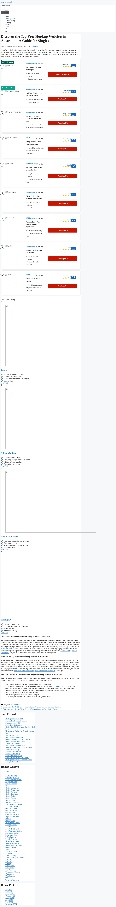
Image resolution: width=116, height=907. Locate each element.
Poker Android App (12, 750)
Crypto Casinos (10, 798)
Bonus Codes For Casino (14, 737)
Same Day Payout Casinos (14, 858)
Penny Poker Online (12, 762)
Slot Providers (10, 870)
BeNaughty (6, 619)
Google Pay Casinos (12, 814)
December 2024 (11, 904)
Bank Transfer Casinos (13, 780)
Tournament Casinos (12, 872)
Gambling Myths (11, 810)
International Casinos (12, 823)
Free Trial (4, 383)
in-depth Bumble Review (10, 649)
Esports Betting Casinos (13, 804)
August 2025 (10, 898)
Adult (7, 771)
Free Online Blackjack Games (16, 721)
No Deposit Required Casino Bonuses (18, 747)
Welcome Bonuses (12, 880)
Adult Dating (10, 21)
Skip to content (6, 2)
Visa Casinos (10, 876)
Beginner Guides (11, 782)
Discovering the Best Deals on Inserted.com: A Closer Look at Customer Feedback (32, 707)
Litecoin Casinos (11, 825)
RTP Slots (8, 853)
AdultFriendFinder (10, 536)
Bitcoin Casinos (11, 784)
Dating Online (10, 800)
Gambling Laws (11, 808)
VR (6, 29)
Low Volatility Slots (12, 829)
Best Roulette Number (13, 752)
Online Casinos (10, 847)
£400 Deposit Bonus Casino (15, 745)
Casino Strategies (11, 794)
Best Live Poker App (12, 754)
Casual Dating (10, 796)
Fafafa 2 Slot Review (12, 743)
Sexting (8, 23)
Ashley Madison (8, 453)
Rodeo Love (5, 6)
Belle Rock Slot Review (14, 725)
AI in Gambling (11, 776)
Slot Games (9, 868)
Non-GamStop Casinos (13, 845)
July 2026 (8, 890)
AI (6, 31)
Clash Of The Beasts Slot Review (17, 758)
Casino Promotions (12, 790)
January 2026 (10, 894)
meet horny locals (62, 686)
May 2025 (9, 902)
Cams (7, 25)
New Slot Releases (12, 841)
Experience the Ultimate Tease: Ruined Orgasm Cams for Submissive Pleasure (31, 709)
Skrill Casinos (10, 866)
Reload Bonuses (11, 851)
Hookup (8, 819)
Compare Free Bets (12, 735)
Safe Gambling (10, 855)
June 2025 (9, 900)
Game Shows (10, 812)
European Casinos (11, 806)
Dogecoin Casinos (11, 802)
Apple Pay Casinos (12, 778)
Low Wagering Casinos (13, 831)
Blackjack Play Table (12, 723)
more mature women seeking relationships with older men (34, 671)
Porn (7, 27)
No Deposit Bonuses (12, 843)
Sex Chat (8, 860)
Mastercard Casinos (12, 833)
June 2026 (9, 892)
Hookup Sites (10, 19)
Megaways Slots (11, 835)
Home (7, 17)
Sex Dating (9, 862)
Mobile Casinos (11, 839)
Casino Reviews (11, 792)
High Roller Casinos (12, 817)
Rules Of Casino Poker (13, 756)
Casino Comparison (12, 788)
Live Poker (9, 827)
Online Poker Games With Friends (17, 739)
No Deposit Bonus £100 (14, 719)
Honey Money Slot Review (15, 741)
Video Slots (9, 874)
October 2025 (10, 896)
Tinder (4, 370)
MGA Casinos (10, 837)
